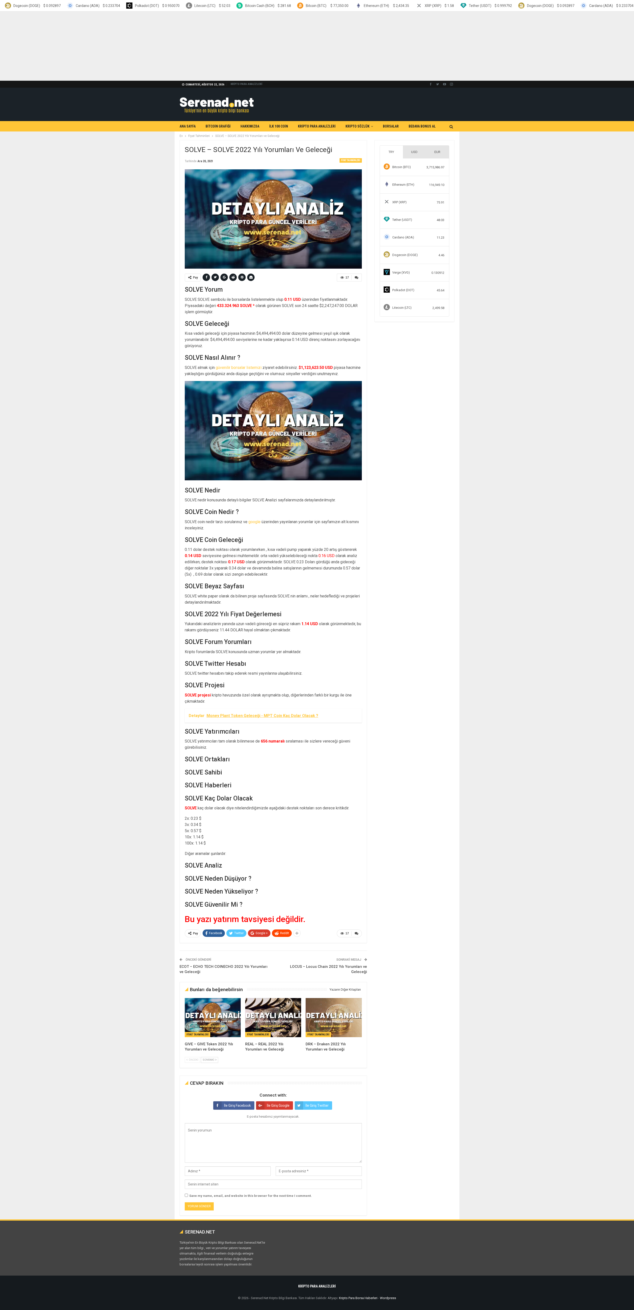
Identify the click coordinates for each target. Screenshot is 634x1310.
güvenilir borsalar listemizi (239, 367)
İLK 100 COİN (278, 126)
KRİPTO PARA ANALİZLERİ (246, 84)
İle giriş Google (278, 1105)
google (254, 521)
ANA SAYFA (188, 126)
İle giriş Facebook (237, 1105)
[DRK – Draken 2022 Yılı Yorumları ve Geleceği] (334, 1017)
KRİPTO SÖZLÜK (357, 126)
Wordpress (388, 1298)
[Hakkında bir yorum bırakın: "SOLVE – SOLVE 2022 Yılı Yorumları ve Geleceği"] (356, 278)
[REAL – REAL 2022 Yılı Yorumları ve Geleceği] (273, 1017)
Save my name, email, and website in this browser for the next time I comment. (250, 1196)
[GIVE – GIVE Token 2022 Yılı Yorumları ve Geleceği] (213, 1017)
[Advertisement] (148, 46)
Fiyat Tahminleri (350, 160)
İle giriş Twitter (317, 1105)
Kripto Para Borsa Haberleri (358, 1298)
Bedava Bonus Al (422, 126)
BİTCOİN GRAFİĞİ (218, 126)
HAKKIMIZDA (249, 126)
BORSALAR (391, 126)
